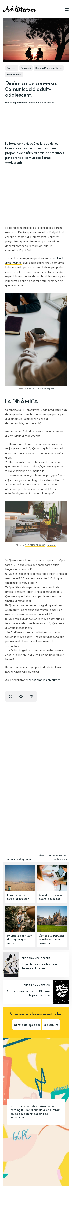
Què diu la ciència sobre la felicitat (50, 896)
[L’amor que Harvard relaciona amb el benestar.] (52, 926)
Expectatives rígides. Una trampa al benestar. (39, 966)
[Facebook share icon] (21, 696)
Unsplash (50, 389)
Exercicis (12, 68)
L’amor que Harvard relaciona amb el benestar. (51, 939)
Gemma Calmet (27, 102)
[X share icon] (10, 696)
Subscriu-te (51, 1025)
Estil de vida (14, 74)
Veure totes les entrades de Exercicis (53, 857)
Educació (26, 68)
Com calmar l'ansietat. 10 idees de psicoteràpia (28, 993)
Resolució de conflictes (48, 68)
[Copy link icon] (31, 696)
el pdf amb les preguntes (44, 680)
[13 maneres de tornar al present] (20, 884)
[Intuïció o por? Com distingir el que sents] (20, 926)
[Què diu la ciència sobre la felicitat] (52, 884)
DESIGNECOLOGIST (35, 545)
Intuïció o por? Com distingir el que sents (19, 939)
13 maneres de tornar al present (18, 896)
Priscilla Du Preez (35, 389)
